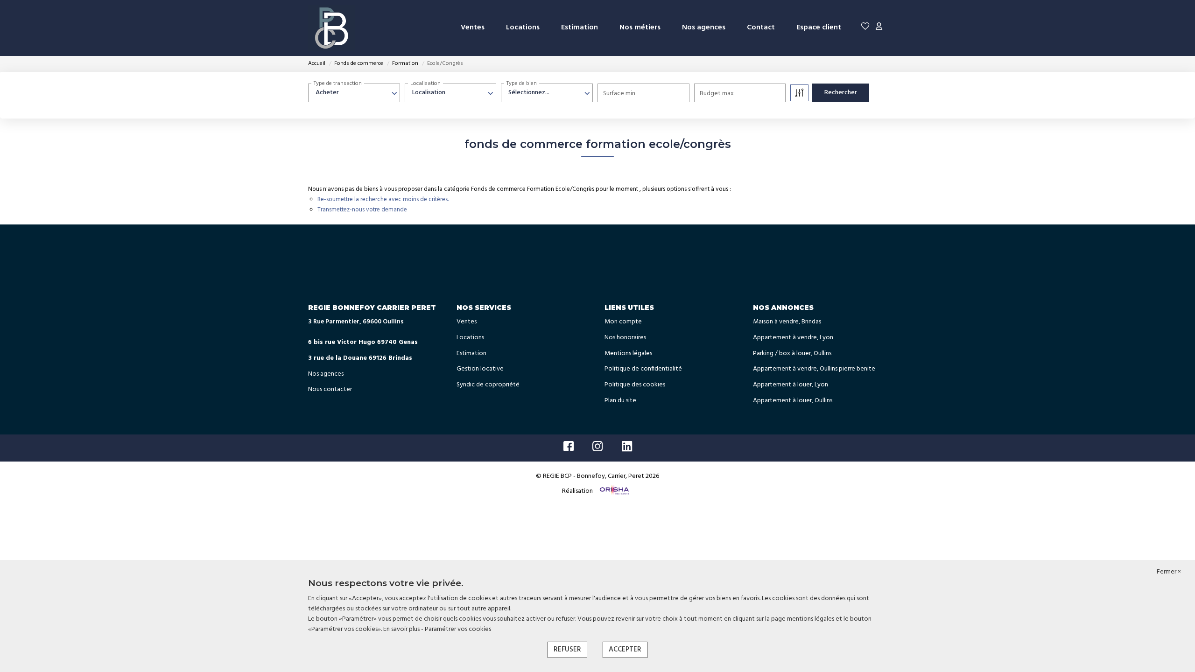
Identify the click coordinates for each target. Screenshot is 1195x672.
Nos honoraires (625, 337)
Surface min (619, 93)
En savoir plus (402, 629)
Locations (523, 27)
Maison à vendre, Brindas (787, 321)
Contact (761, 27)
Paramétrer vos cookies (458, 629)
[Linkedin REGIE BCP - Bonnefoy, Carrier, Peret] (626, 449)
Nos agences (703, 27)
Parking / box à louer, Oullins (792, 353)
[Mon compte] (879, 27)
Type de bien (521, 83)
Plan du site (620, 400)
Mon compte (623, 321)
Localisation (425, 83)
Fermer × (1169, 572)
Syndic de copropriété (488, 384)
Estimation (579, 27)
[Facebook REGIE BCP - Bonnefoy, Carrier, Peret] (568, 449)
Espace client (818, 27)
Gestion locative (480, 369)
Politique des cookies (635, 384)
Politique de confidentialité (643, 369)
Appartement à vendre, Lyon (793, 337)
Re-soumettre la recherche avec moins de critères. (383, 199)
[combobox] (354, 93)
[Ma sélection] (865, 27)
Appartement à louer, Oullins (792, 400)
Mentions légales (628, 353)
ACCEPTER (625, 649)
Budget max (717, 93)
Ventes (473, 27)
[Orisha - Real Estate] (613, 491)
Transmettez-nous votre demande (362, 210)
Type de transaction (338, 83)
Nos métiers (640, 27)
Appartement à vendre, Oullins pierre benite (814, 369)
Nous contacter (330, 389)
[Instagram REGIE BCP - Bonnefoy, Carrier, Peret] (597, 449)
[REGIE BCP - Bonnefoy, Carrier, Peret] (331, 28)
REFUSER (567, 649)
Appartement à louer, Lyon (790, 384)
